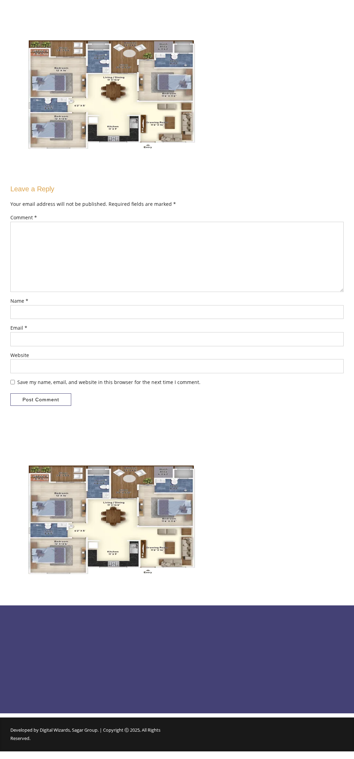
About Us (106, 646)
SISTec (190, 646)
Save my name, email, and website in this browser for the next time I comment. (109, 382)
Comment (23, 217)
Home (103, 634)
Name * (19, 301)
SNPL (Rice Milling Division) (211, 670)
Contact (105, 670)
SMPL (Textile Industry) (207, 657)
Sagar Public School (204, 634)
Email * (18, 327)
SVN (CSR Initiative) (203, 694)
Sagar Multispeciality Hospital (214, 682)
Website (19, 355)
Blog (101, 657)
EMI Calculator (112, 682)
